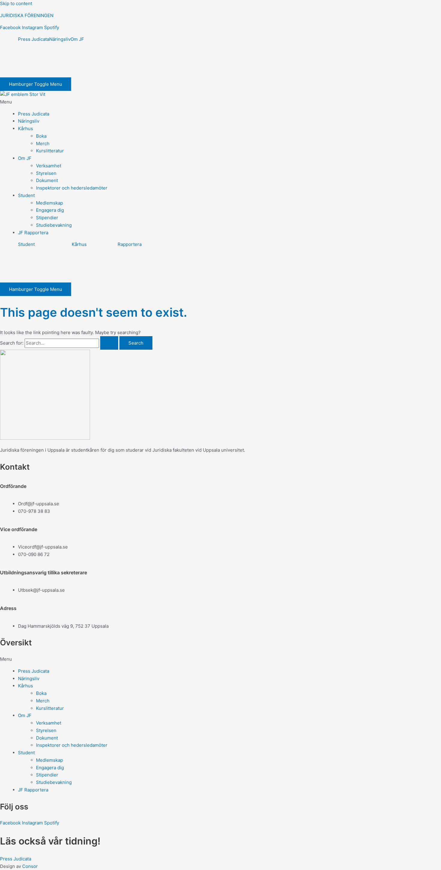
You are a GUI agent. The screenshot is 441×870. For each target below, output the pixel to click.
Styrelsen (46, 173)
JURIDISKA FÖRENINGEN (26, 15)
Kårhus (25, 128)
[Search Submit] (109, 343)
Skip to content (16, 3)
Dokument (47, 180)
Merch (43, 143)
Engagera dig (50, 210)
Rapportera (130, 244)
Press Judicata (33, 39)
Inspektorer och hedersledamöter (71, 188)
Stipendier (47, 217)
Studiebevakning (54, 225)
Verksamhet (48, 166)
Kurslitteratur (50, 151)
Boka (41, 136)
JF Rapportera (33, 232)
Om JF (77, 39)
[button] (220, 102)
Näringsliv (59, 39)
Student (26, 195)
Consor (30, 866)
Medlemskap (49, 203)
